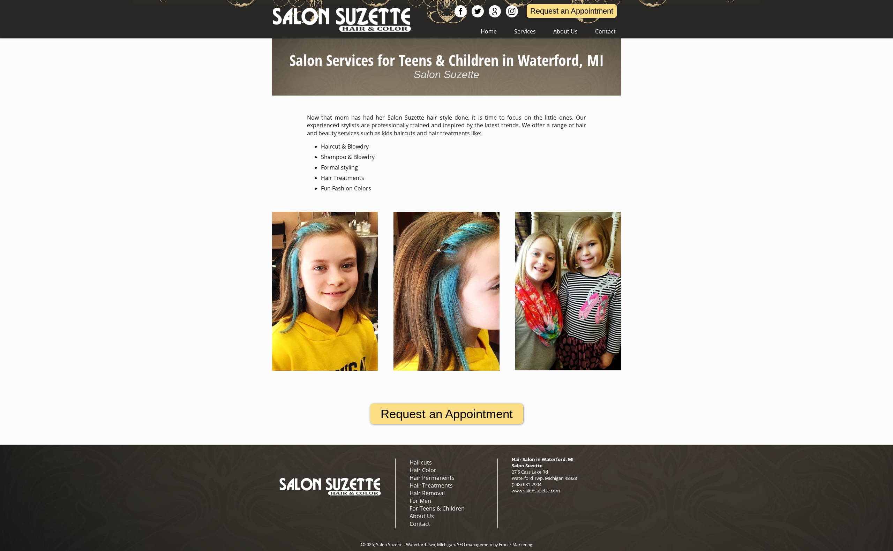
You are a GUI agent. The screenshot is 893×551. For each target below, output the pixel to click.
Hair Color (423, 470)
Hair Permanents (432, 478)
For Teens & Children (437, 508)
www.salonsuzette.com (536, 491)
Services (525, 31)
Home (489, 31)
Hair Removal (427, 493)
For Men (420, 501)
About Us (565, 31)
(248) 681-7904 (526, 484)
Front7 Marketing (515, 545)
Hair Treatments (431, 485)
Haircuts (421, 462)
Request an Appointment (571, 11)
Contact (605, 31)
